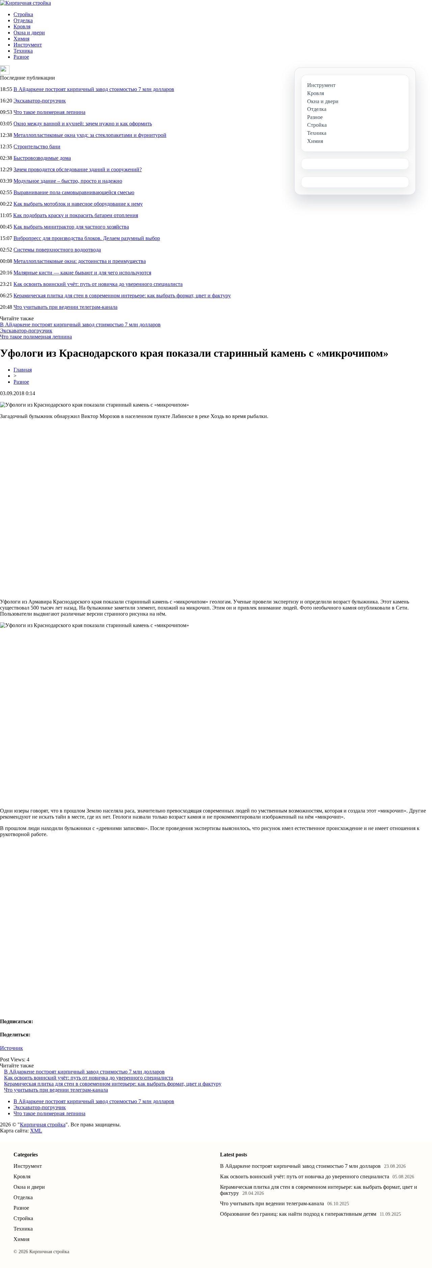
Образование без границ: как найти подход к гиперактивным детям (298, 1214)
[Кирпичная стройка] (25, 3)
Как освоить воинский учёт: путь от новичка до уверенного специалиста (98, 284)
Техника (23, 51)
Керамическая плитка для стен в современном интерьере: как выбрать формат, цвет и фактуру (122, 295)
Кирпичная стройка (42, 1124)
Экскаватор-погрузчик (40, 101)
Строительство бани (37, 146)
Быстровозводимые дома (42, 158)
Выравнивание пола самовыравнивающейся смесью (74, 192)
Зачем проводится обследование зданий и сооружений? (78, 169)
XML (36, 1130)
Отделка (23, 20)
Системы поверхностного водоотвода (57, 250)
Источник (11, 1048)
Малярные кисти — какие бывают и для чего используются (82, 272)
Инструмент (28, 45)
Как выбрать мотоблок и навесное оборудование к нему (78, 204)
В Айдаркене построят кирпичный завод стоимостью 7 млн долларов (94, 89)
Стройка (23, 14)
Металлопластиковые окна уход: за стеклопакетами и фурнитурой (90, 135)
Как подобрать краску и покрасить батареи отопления (75, 215)
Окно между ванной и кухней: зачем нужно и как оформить (83, 123)
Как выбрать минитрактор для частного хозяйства (71, 227)
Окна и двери (29, 32)
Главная (23, 370)
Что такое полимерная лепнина (49, 112)
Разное (21, 57)
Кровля (22, 26)
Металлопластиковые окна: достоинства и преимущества (80, 261)
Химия (21, 38)
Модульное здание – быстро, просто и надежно (68, 181)
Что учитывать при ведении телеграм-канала (65, 307)
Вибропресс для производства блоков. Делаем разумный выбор (87, 238)
